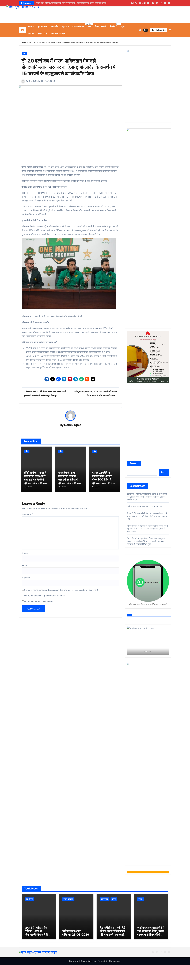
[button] (170, 30)
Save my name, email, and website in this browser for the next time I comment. (61, 590)
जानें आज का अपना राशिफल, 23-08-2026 (144, 506)
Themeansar (115, 961)
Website (26, 577)
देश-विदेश (55, 26)
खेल (89, 26)
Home (31, 26)
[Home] (22, 30)
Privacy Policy (58, 33)
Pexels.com (148, 651)
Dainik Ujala (34, 81)
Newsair (102, 961)
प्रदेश (65, 26)
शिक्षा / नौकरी (100, 26)
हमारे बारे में (42, 33)
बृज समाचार (42, 26)
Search (134, 463)
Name (25, 553)
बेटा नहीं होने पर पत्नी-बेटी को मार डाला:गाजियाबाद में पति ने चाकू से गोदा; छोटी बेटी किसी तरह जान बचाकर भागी (147, 516)
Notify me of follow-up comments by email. (44, 595)
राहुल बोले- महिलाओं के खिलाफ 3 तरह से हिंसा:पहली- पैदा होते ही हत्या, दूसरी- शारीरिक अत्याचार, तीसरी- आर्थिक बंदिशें (147, 497)
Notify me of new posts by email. (39, 601)
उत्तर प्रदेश (104, 899)
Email (25, 565)
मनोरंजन (31, 33)
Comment (27, 514)
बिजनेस (113, 25)
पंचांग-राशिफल (79, 25)
